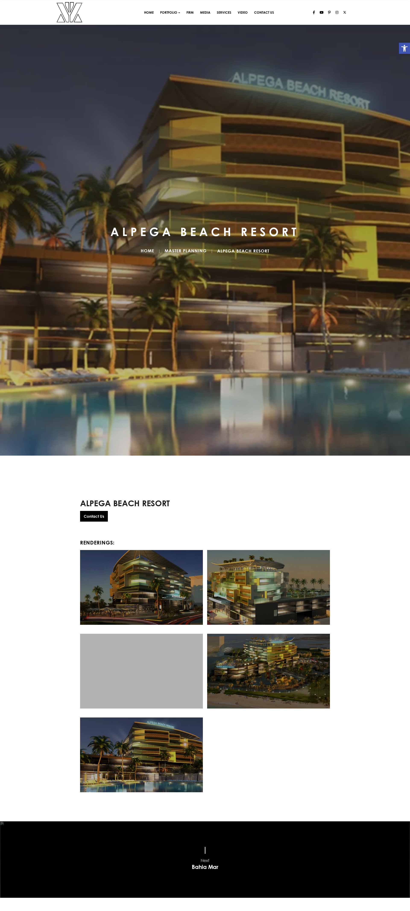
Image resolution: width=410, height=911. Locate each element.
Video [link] (243, 12)
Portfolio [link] (168, 12)
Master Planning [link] (186, 250)
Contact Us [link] (264, 12)
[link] (404, 48)
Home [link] (149, 12)
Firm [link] (190, 12)
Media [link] (205, 12)
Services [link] (224, 12)
